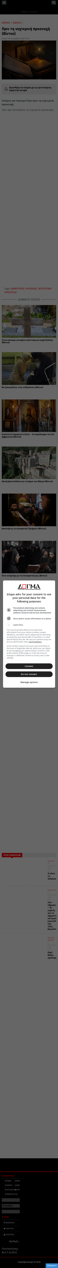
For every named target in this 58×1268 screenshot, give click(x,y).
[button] (29, 625)
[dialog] (29, 634)
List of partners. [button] (35, 642)
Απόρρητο (52, 1265)
